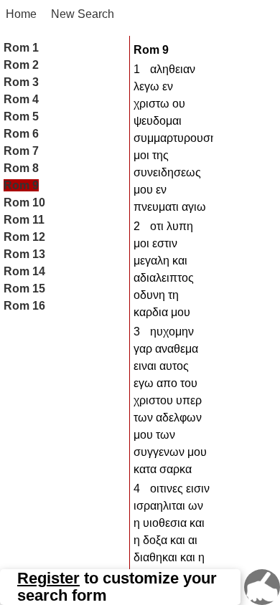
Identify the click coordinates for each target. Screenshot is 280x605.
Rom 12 (24, 237)
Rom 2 (21, 65)
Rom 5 (21, 116)
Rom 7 (21, 151)
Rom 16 (24, 306)
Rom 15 (24, 288)
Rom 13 (24, 254)
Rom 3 (21, 82)
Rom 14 (24, 271)
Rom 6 (21, 134)
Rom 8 (21, 168)
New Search (82, 14)
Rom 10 (24, 202)
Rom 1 (21, 48)
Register (48, 578)
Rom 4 (21, 99)
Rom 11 (24, 220)
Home (21, 14)
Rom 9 (21, 185)
